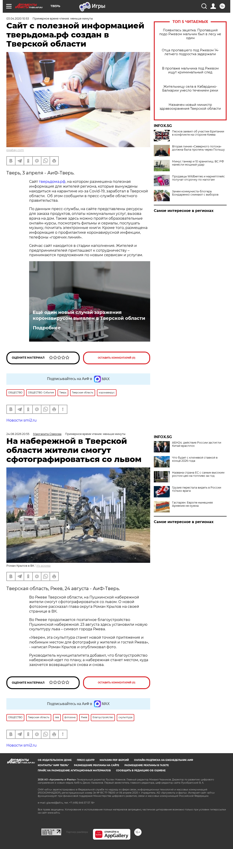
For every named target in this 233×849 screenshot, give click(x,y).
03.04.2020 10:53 (17, 18)
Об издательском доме (55, 760)
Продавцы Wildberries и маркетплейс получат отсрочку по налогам (198, 178)
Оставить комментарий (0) (116, 357)
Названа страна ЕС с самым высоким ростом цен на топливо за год (198, 474)
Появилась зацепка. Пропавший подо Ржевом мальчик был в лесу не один (190, 34)
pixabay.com (15, 150)
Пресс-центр (85, 760)
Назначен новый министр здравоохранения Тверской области (190, 107)
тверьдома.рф (52, 181)
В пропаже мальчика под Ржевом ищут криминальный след (190, 70)
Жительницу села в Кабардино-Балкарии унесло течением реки (190, 88)
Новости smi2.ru (21, 420)
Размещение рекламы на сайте (96, 765)
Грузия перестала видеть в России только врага (196, 489)
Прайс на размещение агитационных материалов (74, 770)
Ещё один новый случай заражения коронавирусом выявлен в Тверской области (89, 315)
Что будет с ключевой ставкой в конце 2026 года (195, 459)
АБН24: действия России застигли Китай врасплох (196, 444)
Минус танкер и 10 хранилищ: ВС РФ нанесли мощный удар (198, 163)
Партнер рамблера (77, 832)
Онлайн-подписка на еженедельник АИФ (163, 760)
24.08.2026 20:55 (17, 434)
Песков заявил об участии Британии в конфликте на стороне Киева (198, 133)
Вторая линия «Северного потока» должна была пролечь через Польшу (198, 148)
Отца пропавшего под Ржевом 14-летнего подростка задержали (190, 52)
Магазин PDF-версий (114, 760)
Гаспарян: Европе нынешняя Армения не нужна (192, 504)
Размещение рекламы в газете (146, 765)
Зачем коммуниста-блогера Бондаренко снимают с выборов (195, 193)
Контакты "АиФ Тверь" (53, 765)
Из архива (43, 565)
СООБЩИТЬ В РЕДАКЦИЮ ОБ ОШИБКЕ (141, 770)
